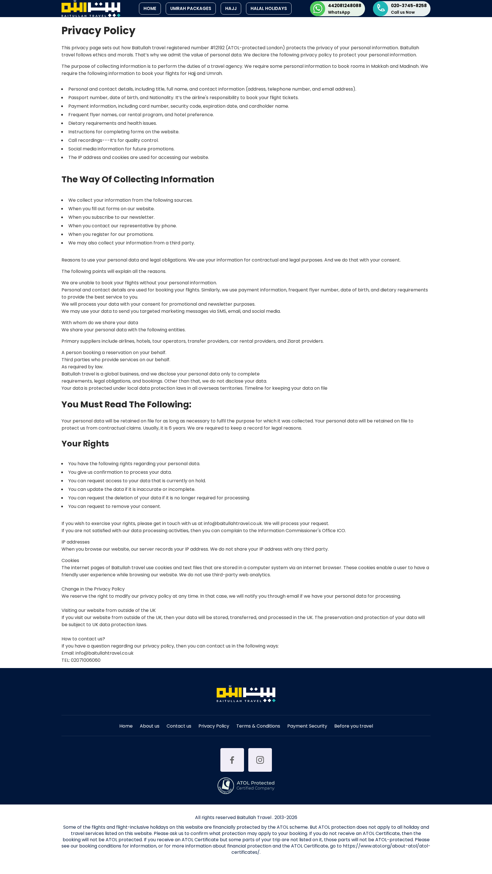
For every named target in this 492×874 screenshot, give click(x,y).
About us (149, 726)
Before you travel (353, 726)
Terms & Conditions (258, 726)
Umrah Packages (190, 8)
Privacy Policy (213, 726)
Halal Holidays (269, 8)
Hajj (231, 8)
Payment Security (307, 726)
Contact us (179, 726)
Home (150, 8)
